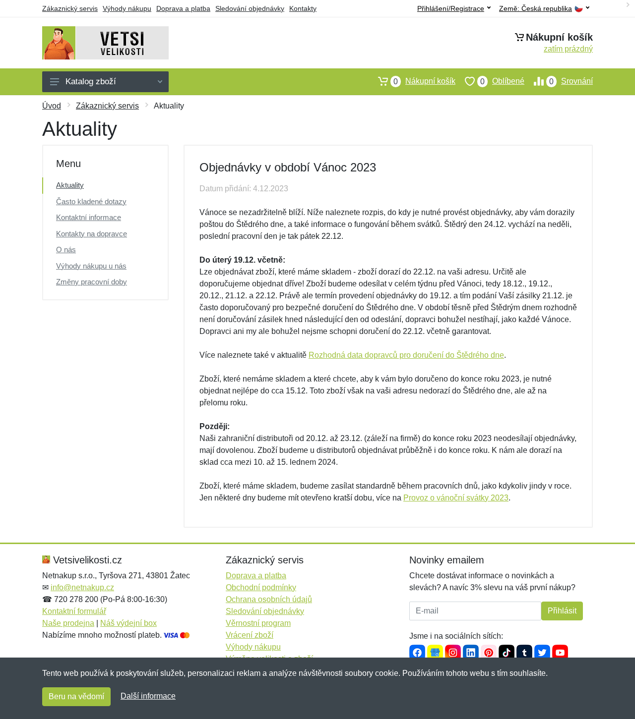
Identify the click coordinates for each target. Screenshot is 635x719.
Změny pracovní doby (91, 281)
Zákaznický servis (70, 8)
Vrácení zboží (249, 635)
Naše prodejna (68, 623)
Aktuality (70, 185)
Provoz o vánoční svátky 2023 (455, 498)
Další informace (148, 696)
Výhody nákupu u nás (91, 266)
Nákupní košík (424, 81)
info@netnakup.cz (82, 587)
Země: (535, 8)
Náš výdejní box (128, 623)
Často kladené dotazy (91, 201)
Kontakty (303, 8)
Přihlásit (562, 611)
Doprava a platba (183, 8)
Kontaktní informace (88, 217)
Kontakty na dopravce (91, 233)
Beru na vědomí (76, 696)
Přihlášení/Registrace (450, 8)
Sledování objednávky (249, 8)
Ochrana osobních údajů (269, 599)
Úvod (51, 106)
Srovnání (571, 81)
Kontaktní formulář (74, 611)
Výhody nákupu (127, 8)
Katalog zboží (90, 81)
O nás (66, 249)
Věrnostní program (258, 623)
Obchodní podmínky (261, 587)
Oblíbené (502, 81)
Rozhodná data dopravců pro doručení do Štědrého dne (406, 355)
